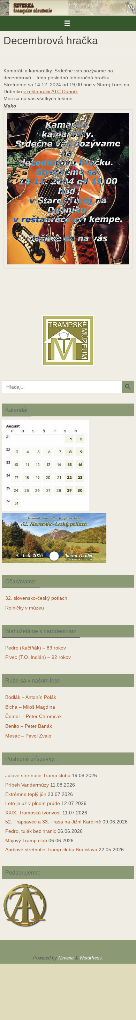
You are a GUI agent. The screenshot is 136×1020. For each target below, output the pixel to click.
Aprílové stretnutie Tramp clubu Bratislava (51, 849)
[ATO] (25, 928)
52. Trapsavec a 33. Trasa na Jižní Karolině (53, 821)
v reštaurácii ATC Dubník (50, 91)
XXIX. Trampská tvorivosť (33, 812)
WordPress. (91, 958)
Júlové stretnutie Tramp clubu (37, 775)
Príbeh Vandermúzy (27, 785)
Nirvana (66, 958)
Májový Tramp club (26, 840)
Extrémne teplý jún (25, 794)
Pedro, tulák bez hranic (30, 831)
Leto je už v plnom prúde (32, 803)
